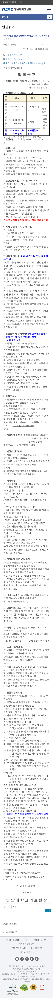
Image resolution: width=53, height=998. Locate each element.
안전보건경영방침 (27, 952)
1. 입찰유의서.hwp (14, 54)
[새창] (12, 989)
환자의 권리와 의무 (26, 944)
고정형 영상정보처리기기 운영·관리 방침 (26, 948)
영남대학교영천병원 (9, 2)
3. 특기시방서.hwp (14, 58)
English (22, 2)
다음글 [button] (48, 910)
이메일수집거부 (40, 940)
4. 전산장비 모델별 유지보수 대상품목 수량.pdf (25, 63)
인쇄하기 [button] (7, 906)
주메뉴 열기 (49, 9)
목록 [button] (14, 906)
